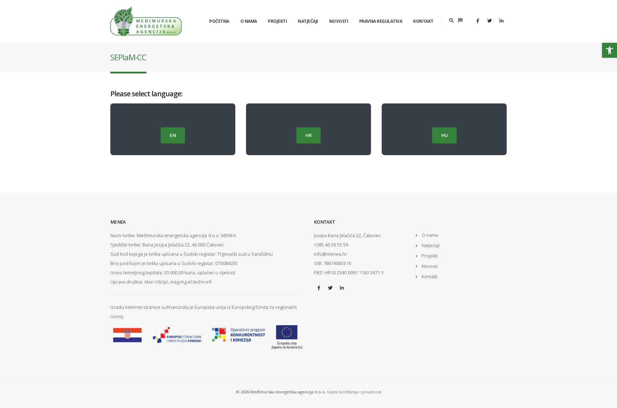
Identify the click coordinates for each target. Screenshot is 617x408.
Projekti (277, 21)
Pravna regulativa (380, 21)
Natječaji (308, 21)
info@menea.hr (330, 254)
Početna (219, 21)
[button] (609, 50)
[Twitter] (490, 21)
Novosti (338, 21)
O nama (248, 21)
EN (173, 135)
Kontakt (423, 21)
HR (308, 135)
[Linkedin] (501, 21)
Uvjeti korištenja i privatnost (354, 391)
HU (444, 135)
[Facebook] (478, 21)
